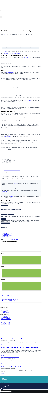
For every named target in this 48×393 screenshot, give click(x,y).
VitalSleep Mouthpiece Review (6, 236)
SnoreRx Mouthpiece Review (5, 309)
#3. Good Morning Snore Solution (5, 317)
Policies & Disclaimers (4, 379)
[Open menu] (1, 17)
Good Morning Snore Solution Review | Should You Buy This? (12, 170)
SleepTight (17, 47)
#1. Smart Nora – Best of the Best (5, 324)
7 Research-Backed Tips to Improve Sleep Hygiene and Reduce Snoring (9, 303)
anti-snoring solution (27, 57)
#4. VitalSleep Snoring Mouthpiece (5, 318)
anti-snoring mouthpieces (27, 100)
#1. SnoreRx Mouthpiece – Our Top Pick (6, 315)
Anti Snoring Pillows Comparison (5, 323)
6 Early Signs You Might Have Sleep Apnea (5, 305)
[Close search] (0, 390)
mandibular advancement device (10, 72)
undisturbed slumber (4, 191)
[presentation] (21, 332)
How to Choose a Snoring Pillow (5, 322)
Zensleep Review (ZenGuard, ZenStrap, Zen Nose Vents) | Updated (12, 53)
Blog (2, 388)
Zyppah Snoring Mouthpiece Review (7, 237)
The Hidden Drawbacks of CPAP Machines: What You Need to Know (14, 366)
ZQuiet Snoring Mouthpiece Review (7, 233)
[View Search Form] (0, 10)
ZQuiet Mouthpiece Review (4, 310)
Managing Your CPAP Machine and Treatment (10, 357)
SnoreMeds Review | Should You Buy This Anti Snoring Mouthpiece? (11, 300)
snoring (4, 34)
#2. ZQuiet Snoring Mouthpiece (5, 316)
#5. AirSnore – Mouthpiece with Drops (6, 319)
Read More (3, 344)
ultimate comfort (15, 183)
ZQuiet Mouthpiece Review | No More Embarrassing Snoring (11, 239)
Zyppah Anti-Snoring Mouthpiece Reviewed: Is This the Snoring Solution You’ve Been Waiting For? (20, 347)
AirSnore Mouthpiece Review (5, 312)
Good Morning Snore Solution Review (7, 235)
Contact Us (3, 378)
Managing (2, 355)
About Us (3, 377)
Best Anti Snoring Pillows (5, 234)
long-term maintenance (8, 136)
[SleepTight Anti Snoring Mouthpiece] (7, 250)
